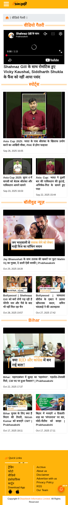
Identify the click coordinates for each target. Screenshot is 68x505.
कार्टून (11, 483)
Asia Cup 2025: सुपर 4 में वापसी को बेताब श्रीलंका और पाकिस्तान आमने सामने (17, 181)
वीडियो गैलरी (18, 17)
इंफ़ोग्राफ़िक (14, 479)
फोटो (10, 471)
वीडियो (11, 475)
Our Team (42, 490)
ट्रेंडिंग (11, 467)
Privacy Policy (45, 482)
